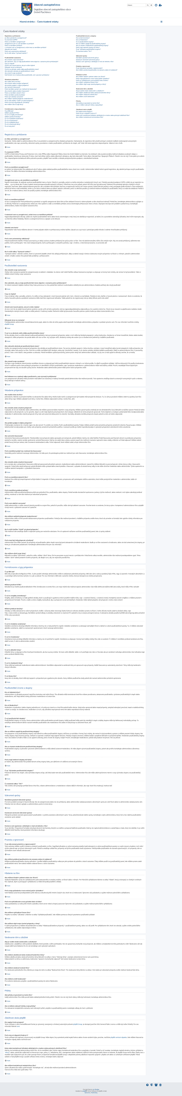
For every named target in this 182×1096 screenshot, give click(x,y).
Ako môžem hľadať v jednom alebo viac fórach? (90, 76)
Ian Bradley (96, 1089)
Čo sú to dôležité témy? (12, 122)
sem (18, 1026)
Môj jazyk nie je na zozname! (13, 67)
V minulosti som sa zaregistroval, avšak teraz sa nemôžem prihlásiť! (25, 47)
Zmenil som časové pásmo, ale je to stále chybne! (20, 65)
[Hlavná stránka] (27, 8)
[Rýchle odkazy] (161, 21)
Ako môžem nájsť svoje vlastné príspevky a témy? (91, 84)
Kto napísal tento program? (84, 111)
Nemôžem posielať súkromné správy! (87, 58)
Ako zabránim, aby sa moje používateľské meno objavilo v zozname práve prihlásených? (31, 61)
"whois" (7, 1052)
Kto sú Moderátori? (82, 40)
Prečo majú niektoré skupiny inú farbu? (88, 47)
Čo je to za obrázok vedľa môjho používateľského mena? (22, 69)
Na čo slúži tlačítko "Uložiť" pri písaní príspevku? (19, 100)
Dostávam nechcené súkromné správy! (88, 60)
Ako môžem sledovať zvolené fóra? (87, 94)
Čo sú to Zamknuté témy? (12, 124)
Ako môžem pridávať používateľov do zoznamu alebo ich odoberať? (96, 70)
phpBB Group (9, 324)
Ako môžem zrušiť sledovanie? (85, 96)
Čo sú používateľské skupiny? (85, 42)
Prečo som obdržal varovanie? (14, 97)
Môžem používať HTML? (12, 113)
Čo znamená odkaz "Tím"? (84, 51)
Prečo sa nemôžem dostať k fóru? (15, 93)
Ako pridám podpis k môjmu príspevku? (17, 85)
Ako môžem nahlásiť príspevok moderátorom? (19, 98)
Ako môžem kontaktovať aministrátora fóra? (89, 117)
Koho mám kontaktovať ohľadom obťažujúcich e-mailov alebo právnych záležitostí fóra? (103, 115)
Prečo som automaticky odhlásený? (15, 51)
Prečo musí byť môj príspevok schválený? (17, 102)
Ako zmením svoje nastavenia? (14, 60)
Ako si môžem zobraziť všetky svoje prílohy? (89, 105)
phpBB (84, 1091)
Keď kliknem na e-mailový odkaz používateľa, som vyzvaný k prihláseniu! (27, 75)
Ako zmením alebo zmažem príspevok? (16, 83)
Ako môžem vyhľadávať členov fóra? (87, 82)
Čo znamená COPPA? (11, 40)
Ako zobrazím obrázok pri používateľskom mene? (20, 71)
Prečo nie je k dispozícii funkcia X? (86, 113)
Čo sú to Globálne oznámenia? (14, 118)
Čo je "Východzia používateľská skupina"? (88, 49)
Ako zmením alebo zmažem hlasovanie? (17, 91)
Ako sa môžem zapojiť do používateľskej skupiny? (91, 43)
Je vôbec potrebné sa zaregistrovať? (16, 38)
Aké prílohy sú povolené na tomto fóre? (88, 103)
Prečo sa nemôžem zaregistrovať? (15, 42)
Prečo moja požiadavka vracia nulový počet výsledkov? (92, 78)
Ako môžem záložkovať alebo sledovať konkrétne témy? (93, 93)
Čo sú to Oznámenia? (11, 120)
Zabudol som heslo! (11, 49)
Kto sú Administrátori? (83, 38)
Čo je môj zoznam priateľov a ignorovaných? (89, 68)
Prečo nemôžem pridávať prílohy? (15, 95)
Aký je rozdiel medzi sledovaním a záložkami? (90, 91)
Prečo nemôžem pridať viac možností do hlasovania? (21, 89)
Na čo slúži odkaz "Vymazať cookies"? (16, 53)
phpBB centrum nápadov (118, 1037)
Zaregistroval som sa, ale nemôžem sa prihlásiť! (19, 43)
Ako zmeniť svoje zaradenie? (13, 73)
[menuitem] (156, 5)
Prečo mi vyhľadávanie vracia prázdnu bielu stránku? (92, 80)
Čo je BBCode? (9, 111)
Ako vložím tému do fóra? (12, 81)
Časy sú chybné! (9, 63)
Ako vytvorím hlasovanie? (12, 87)
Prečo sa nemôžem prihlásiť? (13, 45)
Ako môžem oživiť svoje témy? (14, 104)
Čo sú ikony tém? (10, 126)
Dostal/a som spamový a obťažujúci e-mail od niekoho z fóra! (95, 61)
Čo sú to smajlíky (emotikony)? (14, 115)
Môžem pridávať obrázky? (13, 117)
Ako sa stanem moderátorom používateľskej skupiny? (92, 45)
